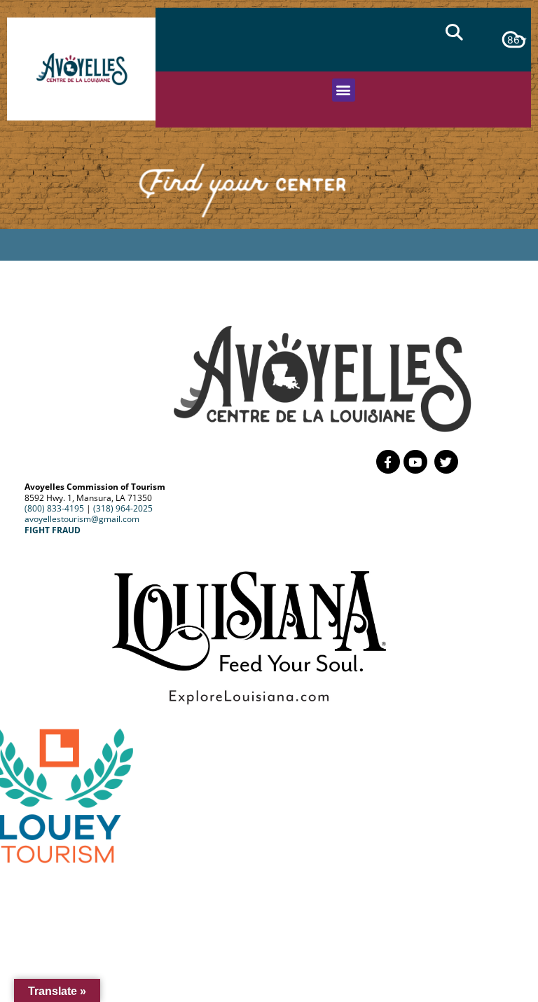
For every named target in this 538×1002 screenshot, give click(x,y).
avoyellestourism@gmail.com (82, 519)
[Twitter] (446, 462)
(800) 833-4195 (54, 508)
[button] (453, 32)
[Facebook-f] (388, 462)
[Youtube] (415, 462)
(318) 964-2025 (123, 508)
